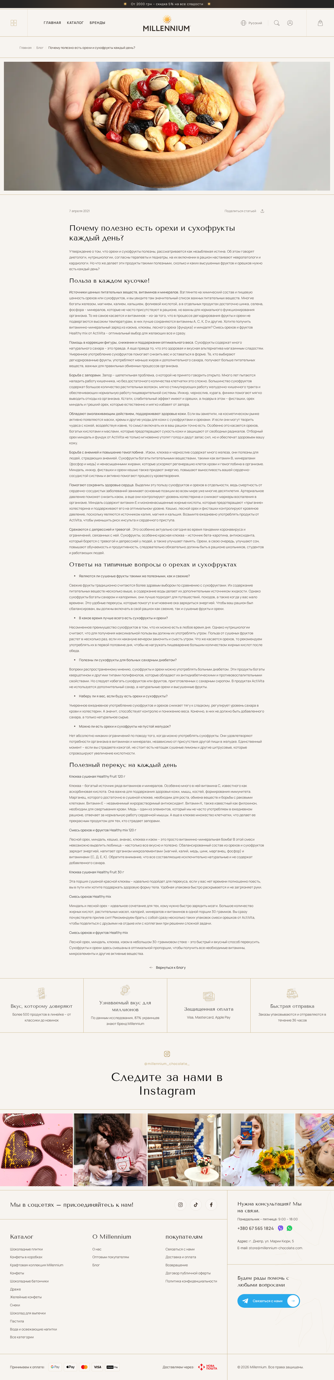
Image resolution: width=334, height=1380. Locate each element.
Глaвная (26, 47)
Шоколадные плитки (26, 1249)
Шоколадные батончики (29, 1281)
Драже (15, 1289)
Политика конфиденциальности (191, 1281)
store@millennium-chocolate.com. (276, 1248)
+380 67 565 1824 (255, 1228)
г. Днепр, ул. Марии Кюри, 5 (271, 1241)
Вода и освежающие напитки (33, 1329)
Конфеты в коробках (26, 1257)
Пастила (17, 1321)
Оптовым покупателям (110, 1257)
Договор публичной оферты (188, 1273)
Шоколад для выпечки (28, 1313)
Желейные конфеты (26, 1297)
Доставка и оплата (181, 1257)
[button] (13, 23)
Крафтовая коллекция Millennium (36, 1265)
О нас (96, 1249)
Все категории (22, 1337)
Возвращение (177, 1265)
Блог (40, 47)
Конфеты (17, 1273)
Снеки (15, 1305)
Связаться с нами (180, 1249)
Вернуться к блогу (171, 967)
